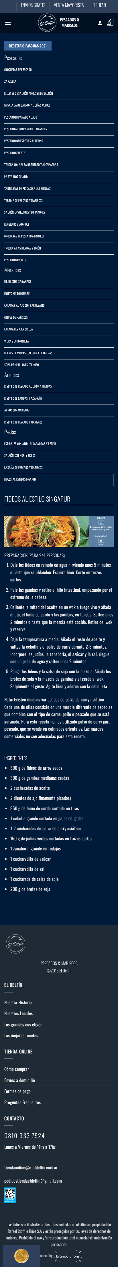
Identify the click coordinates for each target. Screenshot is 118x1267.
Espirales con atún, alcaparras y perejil (30, 444)
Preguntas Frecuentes (22, 1102)
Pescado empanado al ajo (20, 117)
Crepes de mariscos (16, 318)
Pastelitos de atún (16, 177)
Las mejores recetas (21, 1035)
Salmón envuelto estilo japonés (24, 212)
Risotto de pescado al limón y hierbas (28, 386)
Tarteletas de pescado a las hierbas (27, 189)
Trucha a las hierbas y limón (22, 248)
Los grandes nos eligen (23, 1024)
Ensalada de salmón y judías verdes (27, 105)
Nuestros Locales (18, 1013)
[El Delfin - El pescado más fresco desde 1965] (59, 23)
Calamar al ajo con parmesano (24, 305)
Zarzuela (10, 82)
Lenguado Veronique (17, 225)
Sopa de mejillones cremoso (21, 365)
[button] (7, 23)
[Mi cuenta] (100, 22)
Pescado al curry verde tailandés (25, 129)
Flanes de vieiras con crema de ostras (28, 353)
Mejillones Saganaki (17, 282)
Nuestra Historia (18, 1002)
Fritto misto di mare (17, 294)
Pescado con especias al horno (23, 141)
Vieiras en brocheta (16, 341)
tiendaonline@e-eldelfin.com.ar (31, 1167)
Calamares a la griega (18, 329)
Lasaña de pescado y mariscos (23, 468)
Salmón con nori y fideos (20, 456)
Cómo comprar (16, 1068)
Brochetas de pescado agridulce (24, 236)
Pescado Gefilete (14, 153)
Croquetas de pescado (18, 70)
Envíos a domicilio (19, 1080)
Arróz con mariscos (17, 410)
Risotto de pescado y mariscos (23, 422)
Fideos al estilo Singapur (20, 479)
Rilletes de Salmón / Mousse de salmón (28, 94)
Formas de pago (17, 1091)
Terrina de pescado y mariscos (23, 201)
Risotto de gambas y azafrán (23, 399)
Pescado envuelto (15, 260)
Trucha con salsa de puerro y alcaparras (31, 165)
